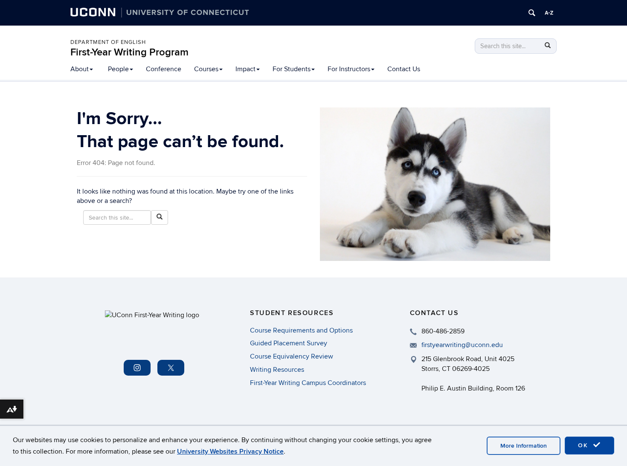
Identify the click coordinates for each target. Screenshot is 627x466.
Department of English (108, 42)
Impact (245, 69)
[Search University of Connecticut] (532, 13)
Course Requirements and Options (301, 330)
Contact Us (403, 69)
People (118, 69)
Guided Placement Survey (288, 343)
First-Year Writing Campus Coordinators (308, 383)
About (79, 69)
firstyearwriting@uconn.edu (462, 345)
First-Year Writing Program (129, 52)
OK (584, 445)
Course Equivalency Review (291, 356)
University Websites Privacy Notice (230, 451)
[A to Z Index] (549, 13)
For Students (292, 69)
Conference (163, 69)
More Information (523, 445)
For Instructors (349, 69)
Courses (206, 69)
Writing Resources (277, 369)
